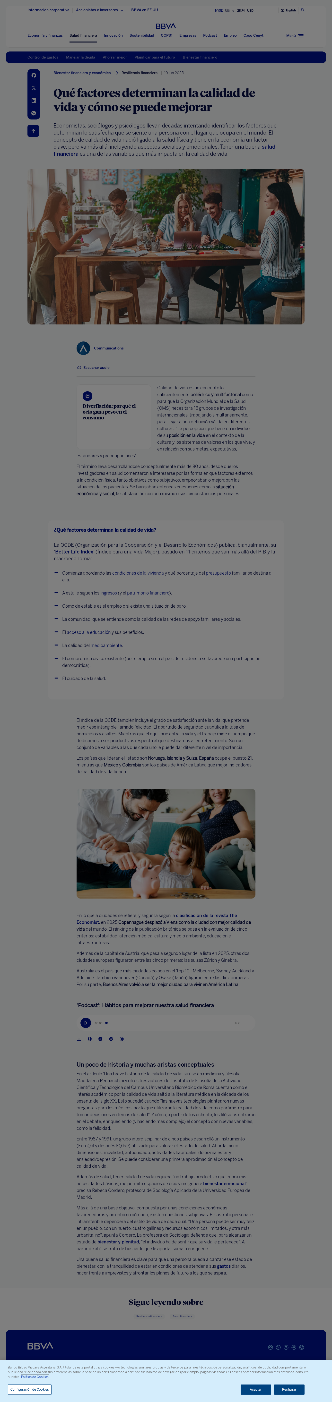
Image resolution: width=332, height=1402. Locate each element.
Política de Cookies (35, 1377)
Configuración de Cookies (29, 1389)
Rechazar (289, 1389)
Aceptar (256, 1389)
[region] (166, 1381)
